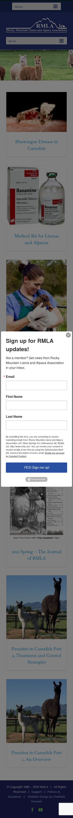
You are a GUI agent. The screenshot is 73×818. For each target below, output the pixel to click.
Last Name (14, 416)
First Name (14, 396)
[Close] (68, 335)
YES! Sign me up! (36, 467)
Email (10, 376)
